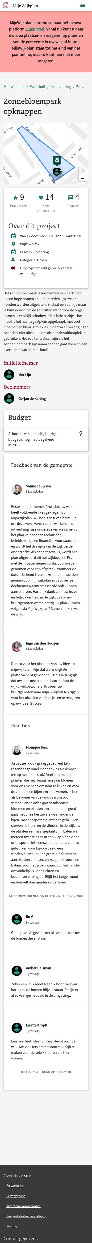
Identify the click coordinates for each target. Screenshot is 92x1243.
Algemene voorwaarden (23, 1206)
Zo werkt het (15, 1186)
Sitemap (12, 1226)
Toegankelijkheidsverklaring (26, 1216)
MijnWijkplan (14, 86)
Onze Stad (35, 29)
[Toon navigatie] (82, 5)
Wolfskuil (37, 86)
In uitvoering (61, 86)
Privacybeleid (15, 1196)
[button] (82, 170)
